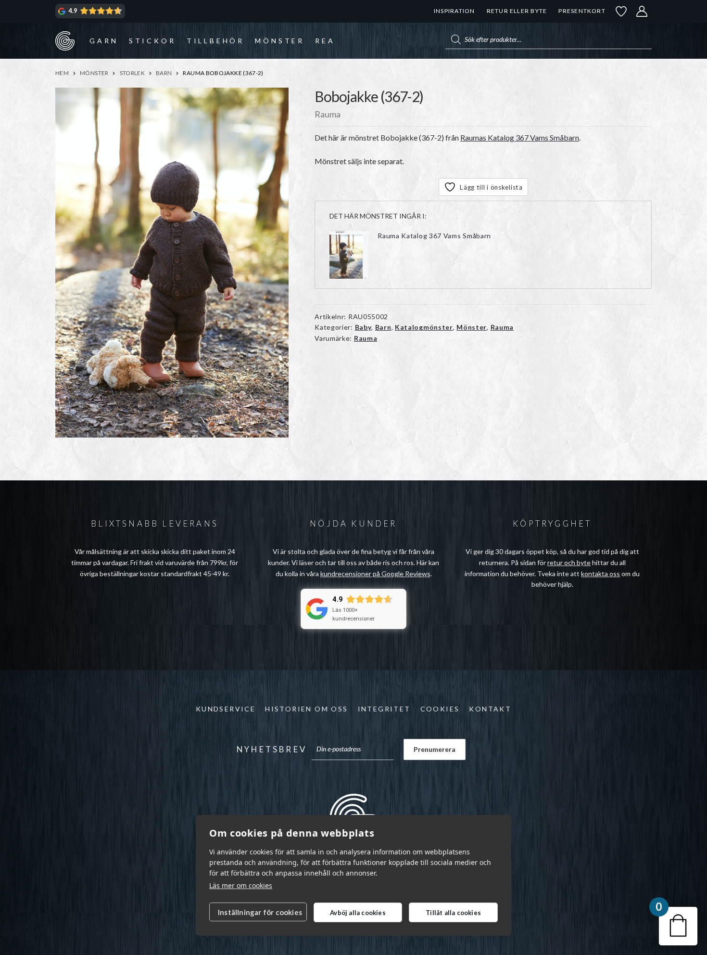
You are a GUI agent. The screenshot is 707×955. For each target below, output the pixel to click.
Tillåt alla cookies (453, 912)
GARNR (65, 40)
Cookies (440, 709)
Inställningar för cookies (260, 912)
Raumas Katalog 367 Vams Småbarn (519, 137)
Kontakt (490, 709)
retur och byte (569, 562)
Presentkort (581, 10)
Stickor (152, 41)
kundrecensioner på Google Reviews (375, 573)
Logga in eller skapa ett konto (642, 11)
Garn (103, 41)
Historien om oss (306, 709)
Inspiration (454, 10)
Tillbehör (215, 41)
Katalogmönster (424, 327)
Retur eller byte (517, 10)
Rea (325, 41)
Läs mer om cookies (240, 885)
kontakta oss (600, 573)
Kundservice (225, 709)
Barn (164, 73)
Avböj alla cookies (358, 912)
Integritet (384, 709)
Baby (363, 327)
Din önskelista (621, 11)
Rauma (502, 327)
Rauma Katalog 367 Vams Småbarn (434, 236)
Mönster (279, 41)
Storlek (132, 73)
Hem (62, 73)
